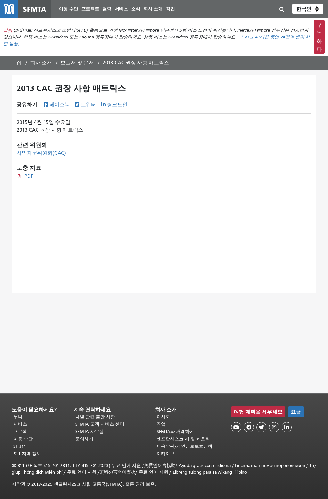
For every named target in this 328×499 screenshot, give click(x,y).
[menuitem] (68, 9)
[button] (307, 9)
